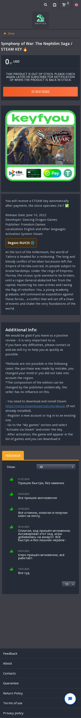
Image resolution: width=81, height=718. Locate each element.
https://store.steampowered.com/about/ (35, 406)
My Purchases (54, 4)
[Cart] (64, 5)
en (76, 4)
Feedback (13, 455)
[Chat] (70, 699)
